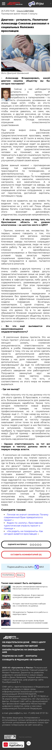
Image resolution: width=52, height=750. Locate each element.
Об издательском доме (15, 642)
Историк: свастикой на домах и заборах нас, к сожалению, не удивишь (29, 605)
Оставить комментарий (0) (26, 554)
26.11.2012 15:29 (8, 11)
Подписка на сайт (12, 656)
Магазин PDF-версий (26, 646)
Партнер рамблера (25, 737)
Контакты (31, 656)
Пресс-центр (38, 642)
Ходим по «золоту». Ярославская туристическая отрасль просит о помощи (23, 526)
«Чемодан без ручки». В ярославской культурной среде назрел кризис (28, 596)
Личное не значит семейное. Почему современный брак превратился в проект (26, 517)
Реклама (7, 646)
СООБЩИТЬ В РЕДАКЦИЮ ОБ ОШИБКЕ (22, 659)
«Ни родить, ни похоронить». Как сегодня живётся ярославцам (23, 532)
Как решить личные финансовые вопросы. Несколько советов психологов (30, 588)
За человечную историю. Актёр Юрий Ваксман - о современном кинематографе (30, 622)
